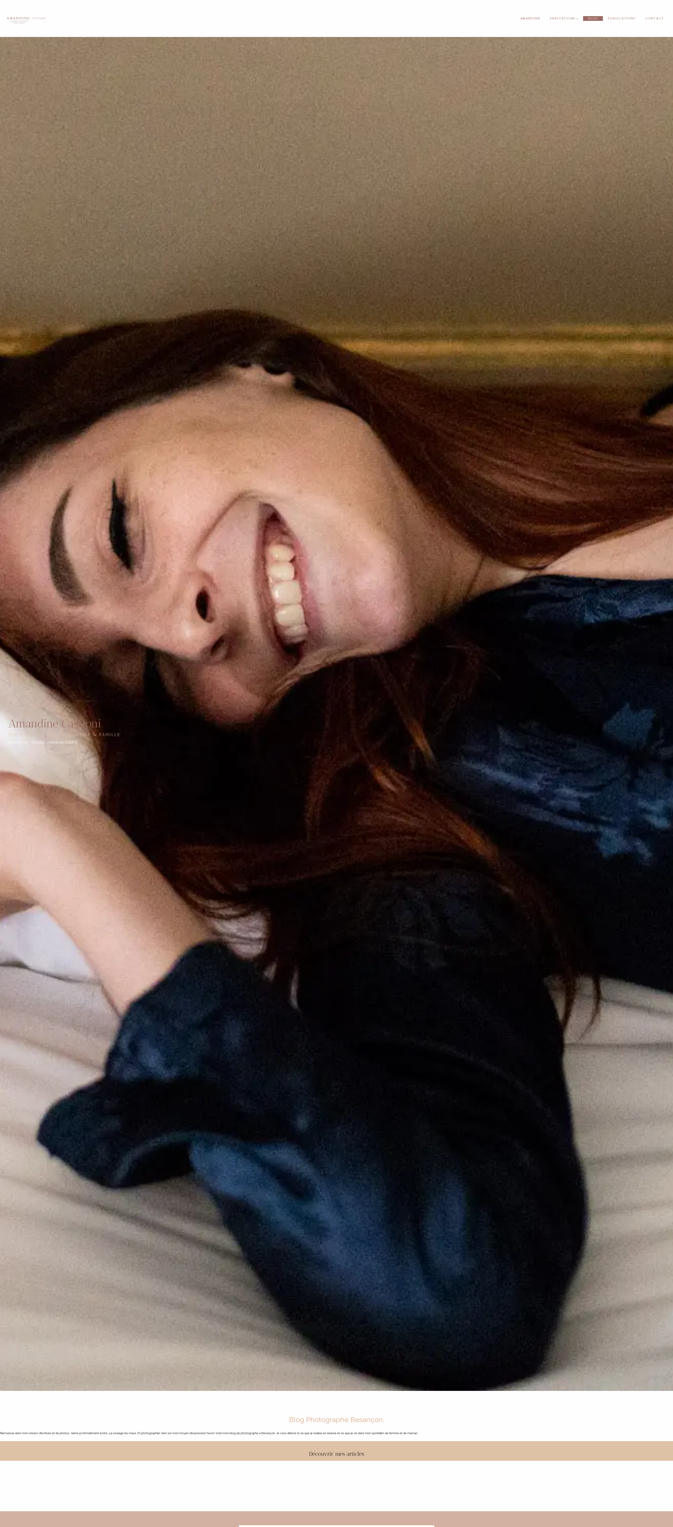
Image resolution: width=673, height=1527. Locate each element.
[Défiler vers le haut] (670, 1378)
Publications (621, 18)
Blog (593, 18)
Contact (654, 18)
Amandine (530, 18)
